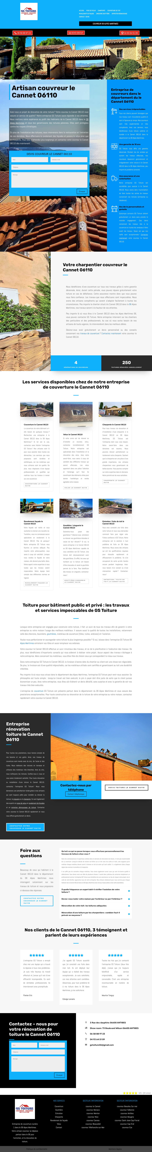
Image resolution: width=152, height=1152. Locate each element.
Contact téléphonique (76, 794)
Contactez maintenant (111, 333)
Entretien (59, 1113)
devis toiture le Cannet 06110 (126, 787)
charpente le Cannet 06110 (114, 481)
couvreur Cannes (93, 1120)
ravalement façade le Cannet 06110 (36, 584)
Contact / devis (84, 17)
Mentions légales (115, 1149)
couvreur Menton (93, 1113)
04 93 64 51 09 (131, 33)
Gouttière (59, 1109)
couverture (38, 690)
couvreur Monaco (93, 1109)
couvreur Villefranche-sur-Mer (93, 1127)
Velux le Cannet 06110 (76, 487)
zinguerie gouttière (103, 14)
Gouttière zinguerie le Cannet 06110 (75, 581)
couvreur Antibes (127, 1113)
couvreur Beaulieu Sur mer (127, 1106)
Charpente (59, 1117)
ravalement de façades (36, 803)
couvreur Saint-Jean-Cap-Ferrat (127, 1120)
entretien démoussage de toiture (23, 807)
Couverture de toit (113, 10)
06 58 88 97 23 (24, 33)
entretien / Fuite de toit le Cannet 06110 (114, 580)
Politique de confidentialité (36, 1149)
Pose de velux (91, 10)
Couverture (59, 1106)
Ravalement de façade (86, 14)
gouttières (51, 633)
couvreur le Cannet (93, 1106)
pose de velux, (22, 803)
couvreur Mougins (127, 1117)
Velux (59, 1124)
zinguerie (16, 799)
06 (130, 304)
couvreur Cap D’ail (127, 1124)
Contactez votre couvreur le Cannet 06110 (25, 827)
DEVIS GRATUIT (77, 33)
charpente (101, 10)
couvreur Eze (127, 1127)
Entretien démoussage (119, 14)
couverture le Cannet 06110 (36, 485)
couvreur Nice (93, 1117)
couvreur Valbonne (127, 1109)
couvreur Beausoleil (93, 1124)
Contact (59, 1127)
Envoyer (82, 191)
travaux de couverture (89, 333)
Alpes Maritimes (27, 643)
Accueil (81, 10)
